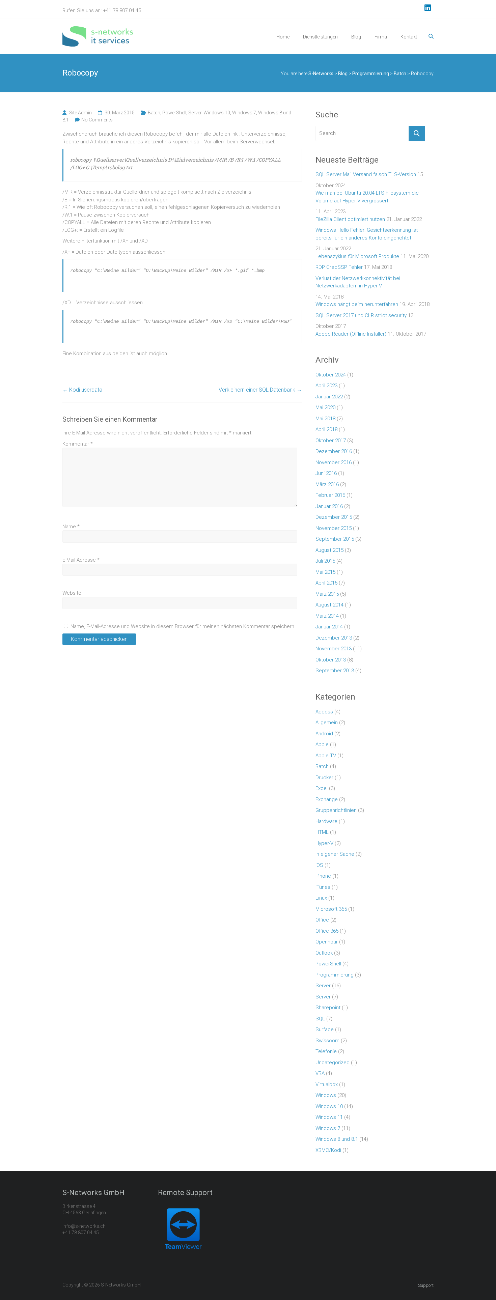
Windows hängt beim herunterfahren (356, 304)
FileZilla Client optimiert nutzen (350, 219)
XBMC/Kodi (328, 1150)
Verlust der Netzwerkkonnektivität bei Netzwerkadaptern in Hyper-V (357, 282)
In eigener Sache (334, 854)
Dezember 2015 (333, 517)
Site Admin (80, 112)
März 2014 (327, 616)
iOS (319, 865)
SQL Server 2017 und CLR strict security (361, 315)
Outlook (324, 953)
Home (283, 36)
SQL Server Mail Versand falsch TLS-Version (365, 174)
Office (322, 920)
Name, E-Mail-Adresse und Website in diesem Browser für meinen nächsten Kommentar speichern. (183, 626)
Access (324, 712)
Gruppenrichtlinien (336, 810)
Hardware (326, 821)
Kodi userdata (82, 390)
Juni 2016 (326, 473)
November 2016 (333, 462)
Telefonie (326, 1051)
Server (194, 112)
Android (324, 734)
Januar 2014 (329, 627)
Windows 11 (329, 1117)
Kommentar (77, 444)
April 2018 (326, 429)
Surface (324, 1029)
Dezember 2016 (333, 451)
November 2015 (333, 528)
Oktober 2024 (330, 375)
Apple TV (325, 756)
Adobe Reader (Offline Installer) (350, 334)
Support (426, 1285)
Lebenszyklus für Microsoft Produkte (357, 256)
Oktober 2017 (330, 440)
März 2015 (327, 594)
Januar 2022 (329, 397)
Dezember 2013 (333, 638)
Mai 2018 (325, 419)
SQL (320, 1019)
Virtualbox (326, 1084)
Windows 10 (216, 112)
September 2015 (334, 539)
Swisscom (327, 1041)
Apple (322, 744)
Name (71, 527)
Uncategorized (332, 1062)
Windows (325, 1095)
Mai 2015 (325, 572)
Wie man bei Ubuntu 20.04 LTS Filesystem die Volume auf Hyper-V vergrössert (367, 197)
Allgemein (326, 722)
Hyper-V (324, 843)
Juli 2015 (325, 561)
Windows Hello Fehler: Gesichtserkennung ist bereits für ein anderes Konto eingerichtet (366, 234)
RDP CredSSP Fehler (339, 267)
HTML (322, 832)
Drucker (324, 777)
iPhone (323, 876)
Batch (154, 112)
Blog (356, 36)
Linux (321, 898)
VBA (320, 1073)
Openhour (326, 942)
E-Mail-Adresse (81, 560)
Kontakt (409, 36)
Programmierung (334, 975)
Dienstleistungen (320, 36)
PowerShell (174, 112)
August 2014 (329, 605)
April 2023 (326, 386)
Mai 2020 (325, 407)
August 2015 (329, 550)
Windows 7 (244, 112)
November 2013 (333, 649)
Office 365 (326, 931)
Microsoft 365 (331, 909)
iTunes (322, 887)
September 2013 (334, 671)
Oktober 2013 (330, 660)
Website (71, 593)
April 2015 (326, 583)
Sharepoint (327, 1008)
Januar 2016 (329, 506)
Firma (381, 36)
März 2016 (327, 484)
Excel (321, 788)
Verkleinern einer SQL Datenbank (260, 390)
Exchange (326, 799)
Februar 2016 (330, 495)
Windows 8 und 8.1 (336, 1139)
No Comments (97, 119)
